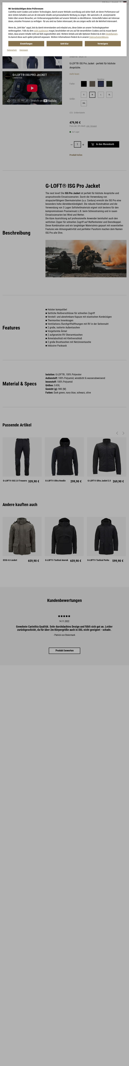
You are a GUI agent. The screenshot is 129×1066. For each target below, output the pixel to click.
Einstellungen (112, 34)
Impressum (24, 50)
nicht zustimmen (41, 30)
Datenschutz (12, 50)
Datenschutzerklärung (98, 37)
